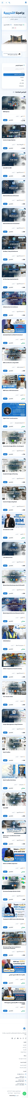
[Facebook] (25, 1038)
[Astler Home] (26, 2)
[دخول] (6, 2)
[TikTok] (15, 1038)
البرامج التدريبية (23, 1065)
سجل (5, 120)
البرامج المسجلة (23, 1067)
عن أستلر (24, 1047)
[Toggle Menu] (2, 2)
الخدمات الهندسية (22, 1058)
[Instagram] (23, 1038)
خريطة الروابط (23, 1052)
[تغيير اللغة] (9, 2)
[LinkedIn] (20, 1038)
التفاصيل (11, 120)
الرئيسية (24, 1045)
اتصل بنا (24, 1050)
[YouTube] (18, 1038)
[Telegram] (12, 1038)
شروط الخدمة (10, 1093)
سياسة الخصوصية (17, 1093)
